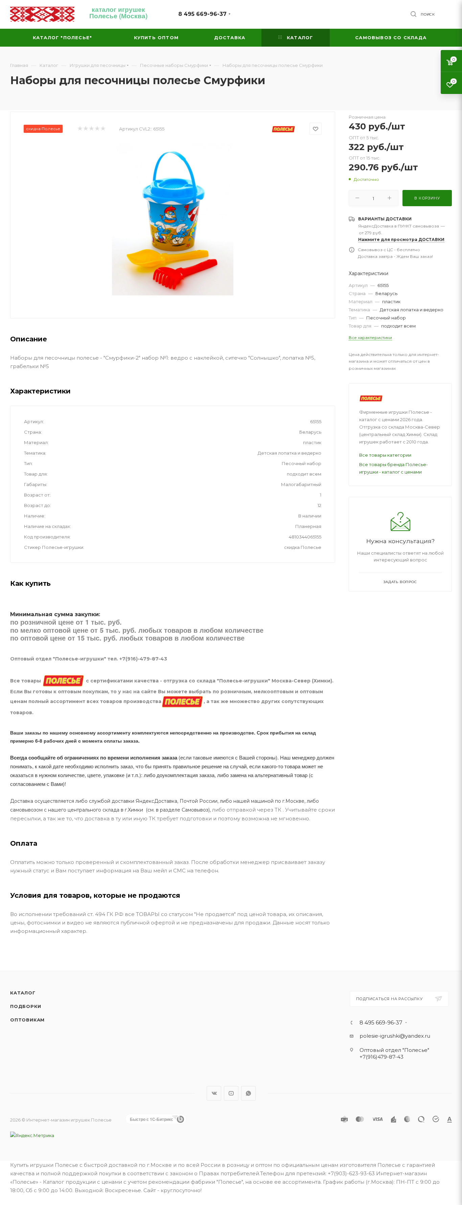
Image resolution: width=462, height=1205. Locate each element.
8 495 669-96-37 (202, 14)
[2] (85, 129)
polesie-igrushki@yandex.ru (395, 1036)
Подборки (25, 1006)
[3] (91, 129)
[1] (80, 129)
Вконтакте (214, 1093)
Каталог (23, 992)
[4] (97, 129)
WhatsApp (248, 1093)
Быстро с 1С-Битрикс (151, 1119)
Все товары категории (385, 455)
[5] (103, 129)
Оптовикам (27, 1019)
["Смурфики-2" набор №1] (173, 219)
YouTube (231, 1093)
